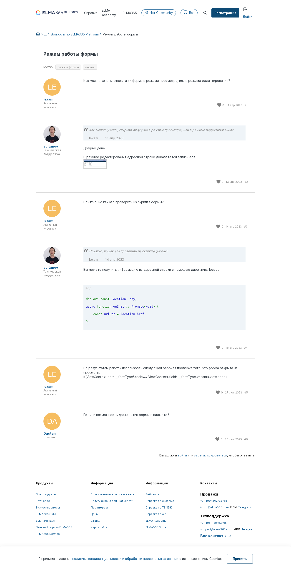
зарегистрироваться (210, 455)
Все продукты (46, 494)
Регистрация (225, 13)
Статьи (95, 520)
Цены (94, 514)
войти (182, 455)
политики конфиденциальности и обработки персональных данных (125, 559)
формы (90, 67)
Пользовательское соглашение (112, 494)
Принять (240, 559)
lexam (48, 99)
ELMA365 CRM (46, 514)
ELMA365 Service (48, 534)
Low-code (43, 501)
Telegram (244, 507)
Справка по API (156, 514)
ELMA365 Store (156, 527)
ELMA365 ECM (45, 520)
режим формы (68, 67)
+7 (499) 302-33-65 (213, 500)
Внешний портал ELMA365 (54, 527)
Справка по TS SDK (159, 507)
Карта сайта (99, 527)
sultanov (50, 146)
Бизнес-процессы (48, 507)
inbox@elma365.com (214, 507)
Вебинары (153, 494)
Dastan (49, 433)
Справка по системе (160, 501)
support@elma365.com (216, 529)
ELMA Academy (156, 520)
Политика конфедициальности (112, 501)
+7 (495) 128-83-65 (213, 522)
